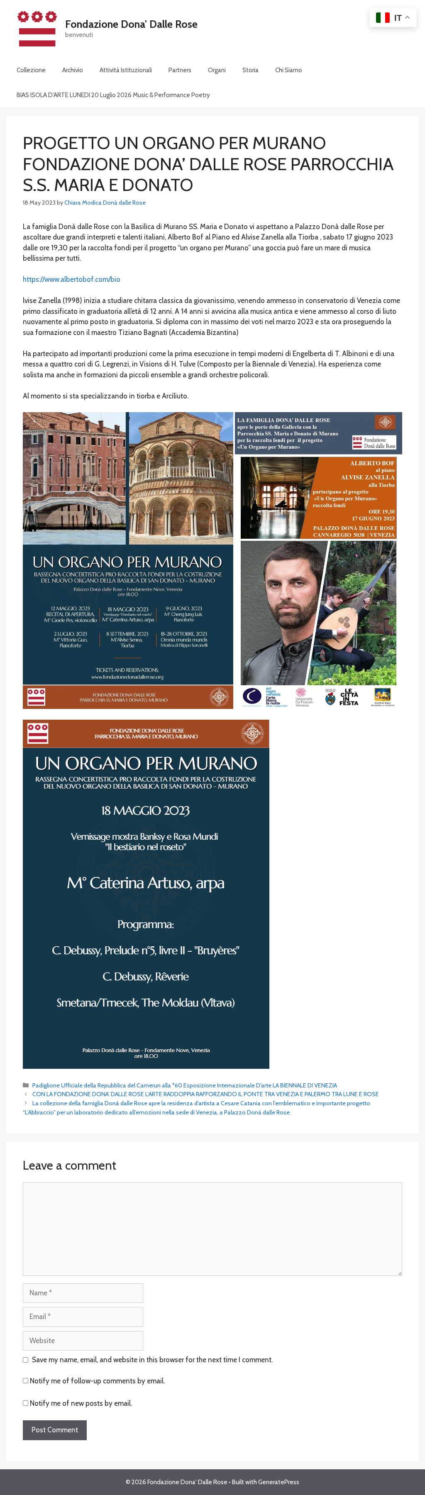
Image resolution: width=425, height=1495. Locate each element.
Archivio (72, 70)
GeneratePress (278, 1482)
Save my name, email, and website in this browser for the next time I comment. (152, 1360)
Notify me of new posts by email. (81, 1403)
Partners (180, 70)
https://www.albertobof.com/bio (71, 279)
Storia (250, 70)
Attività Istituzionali (126, 70)
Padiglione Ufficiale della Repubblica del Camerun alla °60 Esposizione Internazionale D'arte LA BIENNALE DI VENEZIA (184, 1085)
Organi (217, 70)
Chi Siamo (288, 70)
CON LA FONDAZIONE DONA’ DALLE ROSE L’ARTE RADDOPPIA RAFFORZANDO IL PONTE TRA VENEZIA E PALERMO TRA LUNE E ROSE (205, 1094)
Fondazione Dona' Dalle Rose (131, 24)
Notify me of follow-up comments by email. (97, 1381)
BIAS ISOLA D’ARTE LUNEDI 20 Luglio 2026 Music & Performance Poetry (113, 95)
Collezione (31, 70)
